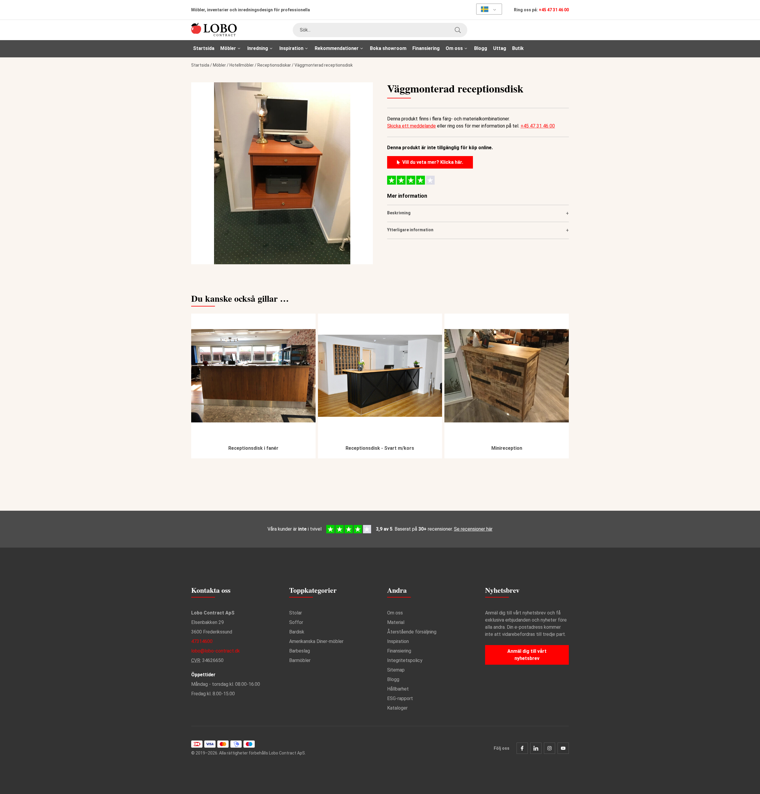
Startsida (203, 48)
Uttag (499, 48)
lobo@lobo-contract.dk (215, 651)
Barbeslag (299, 651)
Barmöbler (300, 660)
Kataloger (397, 708)
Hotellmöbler (241, 65)
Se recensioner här (473, 529)
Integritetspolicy (404, 660)
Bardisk (296, 632)
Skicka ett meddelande (411, 126)
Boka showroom (388, 48)
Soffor (296, 622)
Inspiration (398, 641)
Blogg (480, 48)
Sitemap (396, 670)
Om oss (395, 613)
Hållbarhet (398, 689)
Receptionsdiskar (274, 65)
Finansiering (426, 48)
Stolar (295, 613)
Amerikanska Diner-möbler (316, 641)
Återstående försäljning (411, 632)
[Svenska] (487, 9)
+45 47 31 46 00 (554, 9)
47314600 (202, 641)
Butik (518, 48)
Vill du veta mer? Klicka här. (432, 162)
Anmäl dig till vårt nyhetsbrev (527, 654)
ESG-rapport (400, 698)
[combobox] (380, 30)
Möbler (219, 65)
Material (395, 622)
